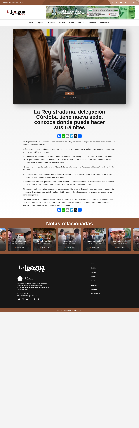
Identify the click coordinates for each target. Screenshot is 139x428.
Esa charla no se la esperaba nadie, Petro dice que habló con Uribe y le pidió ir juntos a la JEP (120, 244)
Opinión (51, 23)
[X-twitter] (116, 2)
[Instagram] (134, 2)
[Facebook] (112, 2)
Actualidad (104, 23)
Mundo (71, 23)
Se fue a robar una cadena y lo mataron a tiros (95, 241)
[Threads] (129, 2)
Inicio (31, 23)
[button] (40, 23)
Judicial (61, 23)
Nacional (81, 23)
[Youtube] (121, 2)
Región (40, 23)
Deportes (92, 23)
